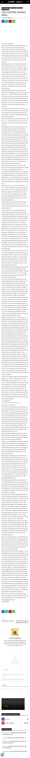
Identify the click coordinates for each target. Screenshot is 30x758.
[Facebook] (3, 21)
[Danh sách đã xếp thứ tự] (10, 679)
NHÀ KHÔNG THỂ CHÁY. (8, 621)
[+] (21, 679)
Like (27, 719)
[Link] (18, 679)
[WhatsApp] (13, 21)
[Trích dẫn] (14, 679)
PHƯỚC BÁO (20, 7)
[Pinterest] (10, 21)
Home (3, 5)
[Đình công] (8, 679)
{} (19, 679)
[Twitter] (6, 21)
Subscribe (26, 723)
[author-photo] (15, 636)
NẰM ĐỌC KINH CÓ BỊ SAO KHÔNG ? (16, 737)
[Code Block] (16, 679)
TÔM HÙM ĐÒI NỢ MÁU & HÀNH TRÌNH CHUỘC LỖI (22, 621)
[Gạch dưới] (7, 679)
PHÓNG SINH (13, 7)
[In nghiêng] (5, 679)
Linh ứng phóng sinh (10, 5)
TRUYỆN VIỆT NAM (5, 9)
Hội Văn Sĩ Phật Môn (7, 17)
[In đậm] (3, 679)
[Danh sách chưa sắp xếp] (12, 679)
